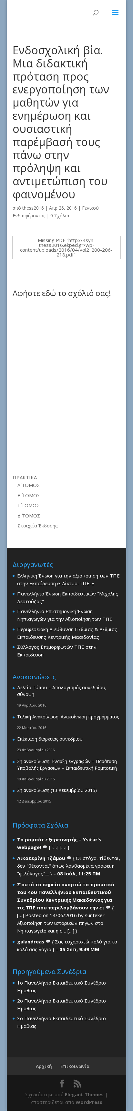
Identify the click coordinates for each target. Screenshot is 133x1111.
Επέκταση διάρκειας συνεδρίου (50, 739)
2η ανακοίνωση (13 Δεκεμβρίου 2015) (57, 790)
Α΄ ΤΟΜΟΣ (28, 485)
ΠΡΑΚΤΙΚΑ (25, 477)
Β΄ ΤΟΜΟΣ (28, 495)
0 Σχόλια (59, 216)
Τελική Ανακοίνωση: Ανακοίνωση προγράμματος (68, 717)
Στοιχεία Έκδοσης (37, 525)
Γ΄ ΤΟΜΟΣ (28, 505)
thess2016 (33, 208)
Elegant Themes (84, 1094)
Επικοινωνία (75, 1066)
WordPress (89, 1102)
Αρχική (44, 1066)
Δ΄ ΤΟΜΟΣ (28, 515)
